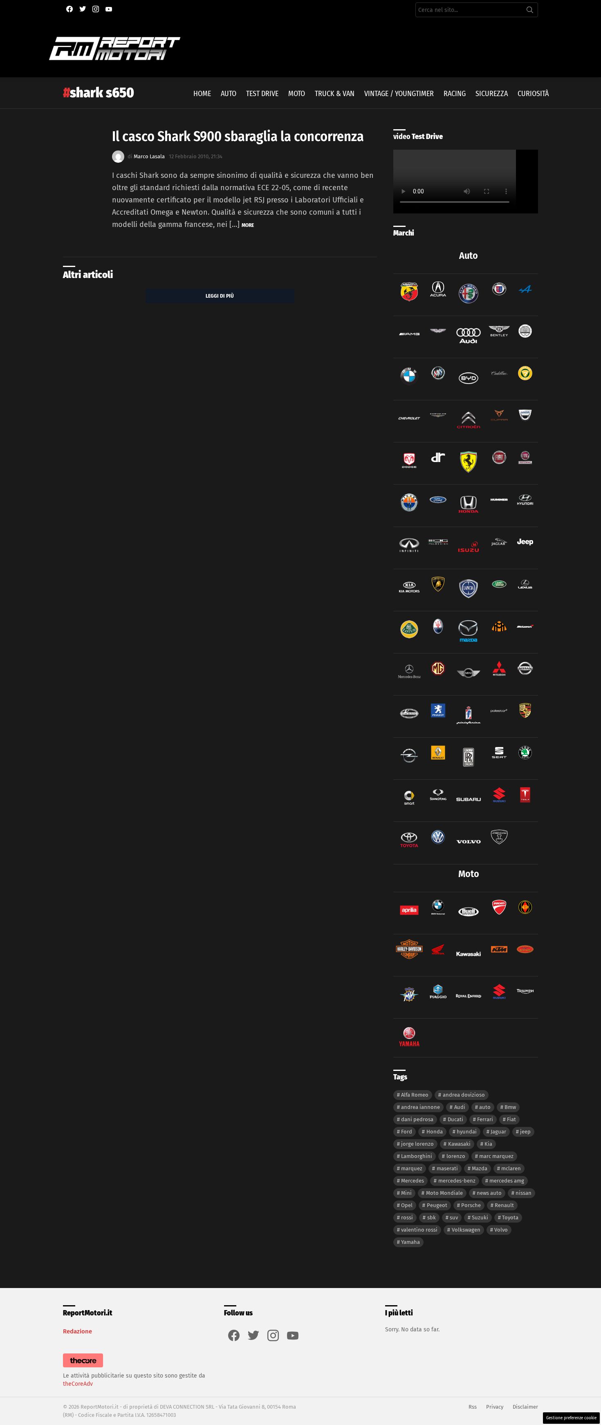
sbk (431, 1217)
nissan (523, 1193)
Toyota (510, 1217)
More (248, 225)
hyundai (467, 1132)
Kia (488, 1144)
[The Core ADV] (83, 1367)
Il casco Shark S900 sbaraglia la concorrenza (238, 136)
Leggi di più (220, 296)
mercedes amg (506, 1181)
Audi (459, 1107)
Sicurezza (491, 93)
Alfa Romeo (414, 1095)
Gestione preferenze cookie (571, 1418)
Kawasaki (459, 1144)
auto (485, 1107)
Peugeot (437, 1205)
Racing (455, 93)
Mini (406, 1193)
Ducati (455, 1119)
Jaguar (498, 1132)
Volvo (501, 1230)
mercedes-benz (456, 1181)
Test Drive (262, 93)
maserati (447, 1168)
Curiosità (533, 93)
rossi (407, 1217)
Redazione (77, 1331)
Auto (228, 93)
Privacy (494, 1407)
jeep (525, 1132)
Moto (296, 93)
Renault (504, 1205)
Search (530, 11)
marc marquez (496, 1156)
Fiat (511, 1119)
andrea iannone (420, 1107)
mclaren (511, 1168)
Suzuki (480, 1217)
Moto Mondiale (444, 1193)
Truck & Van (334, 93)
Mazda (479, 1168)
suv (454, 1217)
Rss (473, 1407)
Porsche (471, 1205)
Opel (407, 1205)
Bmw (510, 1107)
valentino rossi (419, 1230)
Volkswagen (466, 1230)
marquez (411, 1168)
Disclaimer (525, 1407)
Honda (434, 1132)
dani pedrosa (417, 1119)
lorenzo (455, 1156)
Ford (406, 1132)
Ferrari (485, 1119)
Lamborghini (416, 1156)
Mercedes (412, 1181)
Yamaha (410, 1242)
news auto (489, 1193)
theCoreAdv (78, 1383)
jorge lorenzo (417, 1144)
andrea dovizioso (464, 1095)
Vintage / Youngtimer (399, 93)
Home (202, 93)
